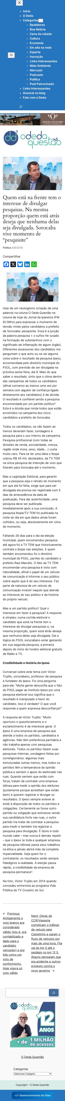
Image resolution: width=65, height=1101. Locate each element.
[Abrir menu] (11, 55)
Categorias (20, 1069)
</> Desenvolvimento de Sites (33, 1095)
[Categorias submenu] (40, 20)
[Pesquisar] (54, 992)
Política (7, 247)
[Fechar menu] (19, 3)
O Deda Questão (32, 1057)
